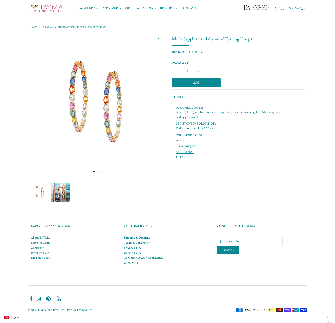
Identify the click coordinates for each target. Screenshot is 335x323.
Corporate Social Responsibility (143, 258)
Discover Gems (40, 243)
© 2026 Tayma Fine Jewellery (46, 310)
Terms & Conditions (137, 243)
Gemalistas (37, 248)
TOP (329, 317)
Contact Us (131, 263)
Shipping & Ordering (137, 238)
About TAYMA (40, 238)
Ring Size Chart (41, 258)
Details (178, 97)
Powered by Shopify (79, 310)
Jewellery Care (40, 253)
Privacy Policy (132, 248)
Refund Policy (132, 253)
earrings (48, 27)
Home (34, 27)
